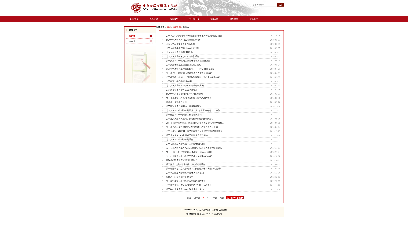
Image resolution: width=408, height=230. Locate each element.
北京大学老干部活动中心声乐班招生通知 (184, 94)
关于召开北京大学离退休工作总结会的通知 (185, 143)
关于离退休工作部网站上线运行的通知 (183, 106)
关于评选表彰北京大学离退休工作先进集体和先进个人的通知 (194, 168)
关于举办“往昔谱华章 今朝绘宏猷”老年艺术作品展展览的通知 (194, 35)
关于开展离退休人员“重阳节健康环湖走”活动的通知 (190, 119)
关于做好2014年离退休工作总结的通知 (184, 114)
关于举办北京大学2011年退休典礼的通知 (185, 189)
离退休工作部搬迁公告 (176, 102)
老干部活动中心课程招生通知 (179, 81)
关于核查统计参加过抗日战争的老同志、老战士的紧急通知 (193, 77)
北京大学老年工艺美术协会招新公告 (182, 48)
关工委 (132, 41)
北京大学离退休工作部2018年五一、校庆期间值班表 (190, 69)
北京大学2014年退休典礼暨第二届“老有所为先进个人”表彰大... (195, 110)
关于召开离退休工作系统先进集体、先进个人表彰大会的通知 (194, 148)
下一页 (214, 197)
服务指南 (234, 19)
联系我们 (254, 19)
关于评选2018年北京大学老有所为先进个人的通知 (189, 73)
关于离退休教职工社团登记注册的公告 (183, 65)
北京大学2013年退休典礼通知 (179, 139)
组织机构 (154, 19)
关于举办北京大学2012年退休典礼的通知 (185, 173)
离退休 (132, 36)
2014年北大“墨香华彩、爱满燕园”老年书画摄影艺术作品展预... (195, 123)
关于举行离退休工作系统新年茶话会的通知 (185, 181)
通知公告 (177, 27)
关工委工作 (194, 19)
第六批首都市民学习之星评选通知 (181, 89)
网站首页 (134, 19)
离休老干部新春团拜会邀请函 (179, 177)
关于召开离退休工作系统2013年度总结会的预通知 (189, 156)
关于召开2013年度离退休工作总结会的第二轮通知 (189, 152)
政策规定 (174, 19)
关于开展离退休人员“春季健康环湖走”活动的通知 (188, 98)
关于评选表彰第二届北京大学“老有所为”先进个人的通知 (192, 127)
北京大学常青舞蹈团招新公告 (179, 52)
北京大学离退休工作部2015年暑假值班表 (185, 85)
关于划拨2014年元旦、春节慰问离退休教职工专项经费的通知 (194, 131)
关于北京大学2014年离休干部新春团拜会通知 (187, 135)
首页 (169, 27)
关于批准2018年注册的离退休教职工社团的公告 (188, 60)
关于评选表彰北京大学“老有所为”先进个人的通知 (188, 185)
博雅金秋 (214, 19)
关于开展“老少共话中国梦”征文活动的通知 (185, 164)
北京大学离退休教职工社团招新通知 (182, 56)
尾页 (222, 197)
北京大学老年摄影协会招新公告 (180, 44)
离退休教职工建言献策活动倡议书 (181, 160)
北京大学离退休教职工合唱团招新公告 (183, 40)
